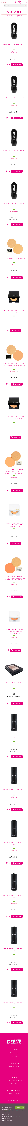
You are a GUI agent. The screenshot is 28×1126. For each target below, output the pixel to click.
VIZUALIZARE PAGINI (14, 1093)
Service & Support (14, 1066)
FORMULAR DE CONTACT (14, 1090)
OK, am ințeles (20, 1107)
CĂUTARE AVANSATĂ (14, 1097)
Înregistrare (14, 1053)
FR (18, 2)
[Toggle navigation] (2, 6)
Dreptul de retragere (14, 1100)
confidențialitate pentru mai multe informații (7, 1120)
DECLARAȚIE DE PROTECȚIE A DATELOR (14, 1087)
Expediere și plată (14, 1063)
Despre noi (14, 1077)
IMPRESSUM (14, 1083)
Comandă (16, 331)
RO (18, 3)
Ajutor (14, 1070)
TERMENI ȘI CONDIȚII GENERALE (14, 1080)
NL (21, 3)
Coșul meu (14, 1056)
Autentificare (14, 1049)
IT (20, 2)
